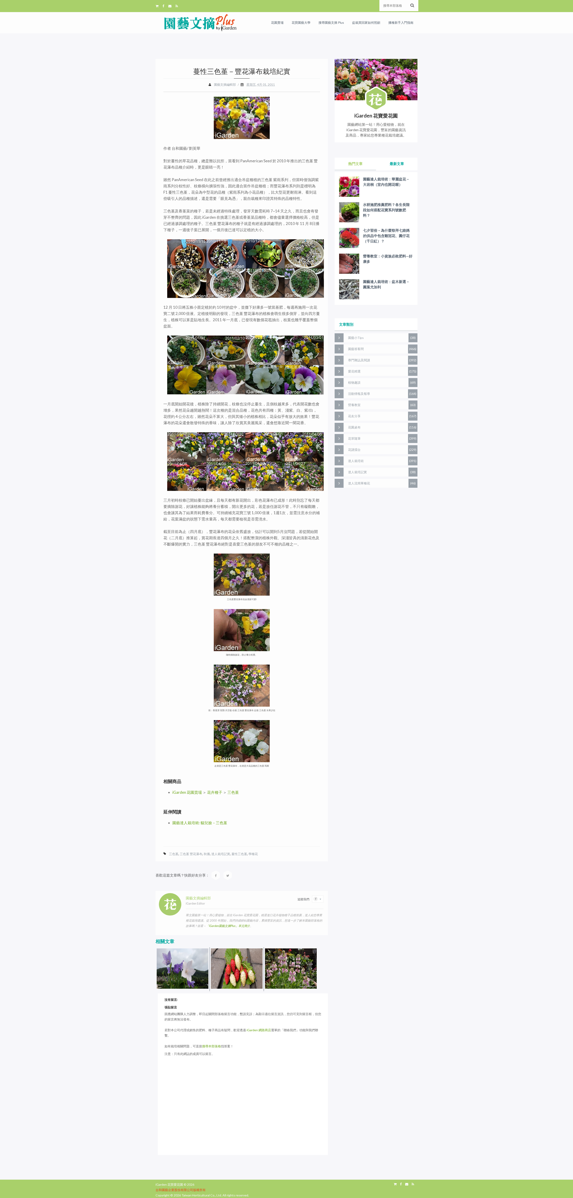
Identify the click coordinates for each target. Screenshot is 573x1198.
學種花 (253, 854)
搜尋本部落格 (211, 1046)
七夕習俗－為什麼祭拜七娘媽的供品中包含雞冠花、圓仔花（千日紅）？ (386, 235)
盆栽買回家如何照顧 (366, 22)
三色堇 (233, 792)
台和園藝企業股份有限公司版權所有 (181, 1190)
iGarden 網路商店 (259, 1030)
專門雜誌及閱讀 (359, 360)
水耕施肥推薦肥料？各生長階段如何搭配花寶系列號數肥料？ (386, 209)
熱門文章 (355, 163)
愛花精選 (354, 371)
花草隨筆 (354, 438)
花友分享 (354, 416)
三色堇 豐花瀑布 (191, 854)
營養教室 (354, 405)
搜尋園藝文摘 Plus (331, 22)
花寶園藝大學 (301, 22)
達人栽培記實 (220, 854)
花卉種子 (214, 792)
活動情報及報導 (359, 394)
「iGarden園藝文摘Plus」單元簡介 (228, 926)
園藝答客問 (356, 349)
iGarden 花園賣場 (187, 792)
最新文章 (397, 163)
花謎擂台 (354, 449)
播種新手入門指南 (400, 22)
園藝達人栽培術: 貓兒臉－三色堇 (199, 822)
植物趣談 (354, 382)
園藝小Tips (356, 338)
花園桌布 (354, 427)
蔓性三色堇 (239, 854)
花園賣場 (277, 22)
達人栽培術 (356, 461)
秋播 (207, 854)
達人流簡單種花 (359, 483)
